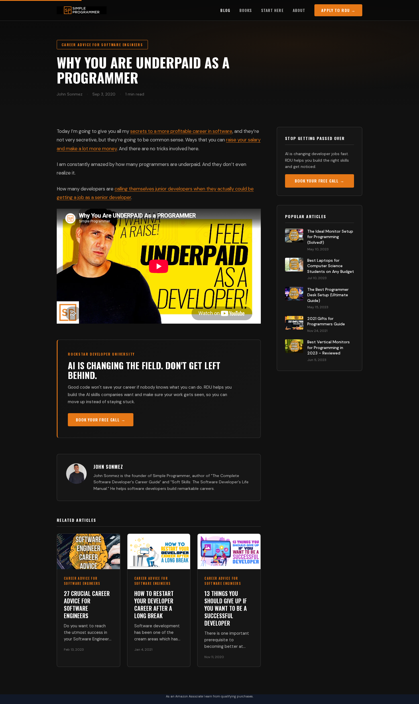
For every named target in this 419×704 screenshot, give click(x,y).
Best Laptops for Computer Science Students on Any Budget (330, 266)
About (299, 10)
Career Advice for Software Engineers (102, 44)
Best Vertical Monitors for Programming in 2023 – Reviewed (328, 347)
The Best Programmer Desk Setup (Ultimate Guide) (328, 295)
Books (245, 10)
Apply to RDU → (338, 10)
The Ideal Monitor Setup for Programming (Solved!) (330, 237)
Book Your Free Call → (100, 420)
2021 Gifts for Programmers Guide (326, 321)
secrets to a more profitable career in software (181, 131)
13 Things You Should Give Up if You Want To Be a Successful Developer (225, 608)
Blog (225, 10)
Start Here (272, 10)
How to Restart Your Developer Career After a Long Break (154, 604)
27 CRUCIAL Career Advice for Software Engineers (87, 604)
